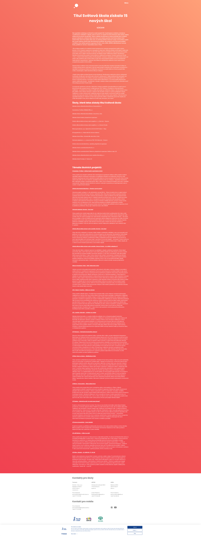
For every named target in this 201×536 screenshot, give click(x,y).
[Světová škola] (76, 3)
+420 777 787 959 (76, 496)
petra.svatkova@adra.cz (117, 494)
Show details (73, 533)
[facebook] (112, 507)
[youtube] (115, 507)
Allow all (134, 527)
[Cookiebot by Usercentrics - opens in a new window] (64, 534)
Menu (126, 3)
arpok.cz (93, 488)
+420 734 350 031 (115, 496)
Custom (134, 530)
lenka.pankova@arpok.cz (97, 494)
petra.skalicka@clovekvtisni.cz (80, 494)
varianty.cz (75, 490)
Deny (135, 533)
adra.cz (112, 488)
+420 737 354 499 (95, 496)
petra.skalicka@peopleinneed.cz (80, 507)
